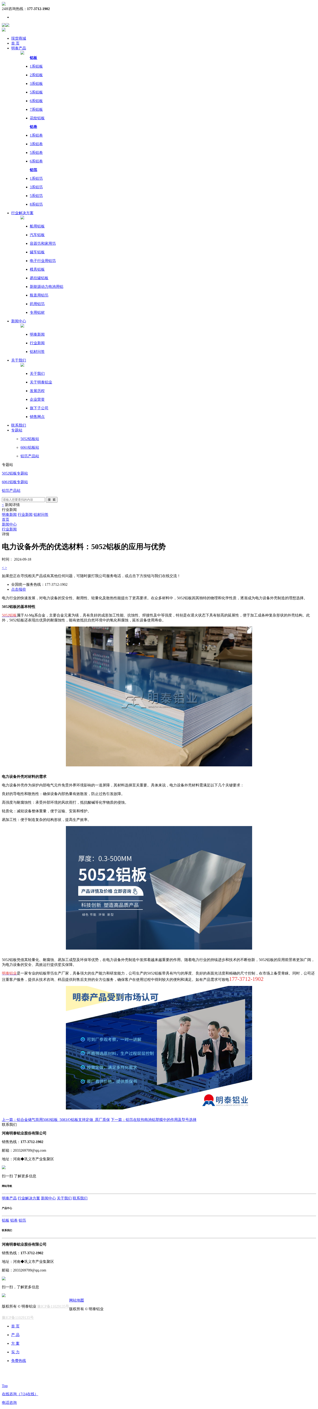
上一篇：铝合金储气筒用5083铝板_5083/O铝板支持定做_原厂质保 (56, 1120)
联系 (18, 425)
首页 (5, 519)
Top (5, 1386)
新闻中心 (9, 524)
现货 (18, 38)
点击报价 (18, 589)
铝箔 (22, 1220)
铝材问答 (41, 515)
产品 (18, 48)
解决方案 (22, 213)
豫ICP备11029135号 (53, 1306)
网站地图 (76, 1300)
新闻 (18, 321)
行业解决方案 (29, 1198)
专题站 (16, 430)
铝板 (5, 1220)
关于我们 (18, 360)
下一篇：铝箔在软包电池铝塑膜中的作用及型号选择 (153, 1120)
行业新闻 (25, 515)
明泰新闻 (9, 515)
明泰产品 (9, 1198)
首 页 (15, 43)
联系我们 (80, 1198)
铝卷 (14, 1220)
